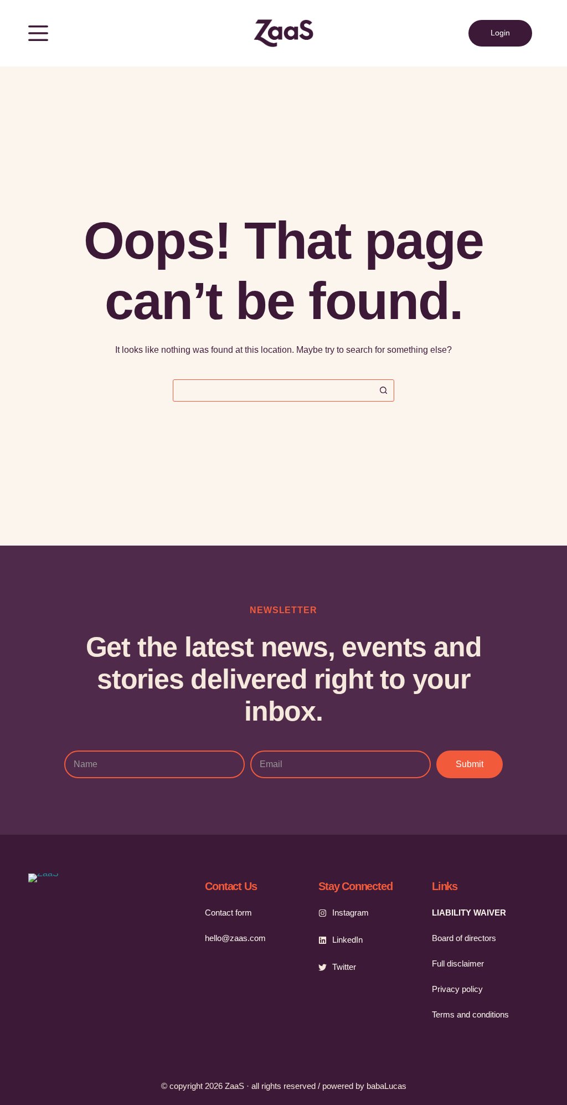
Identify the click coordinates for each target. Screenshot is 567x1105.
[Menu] (38, 33)
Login (500, 32)
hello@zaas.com (235, 938)
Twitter (344, 967)
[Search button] (383, 390)
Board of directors (464, 938)
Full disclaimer (458, 963)
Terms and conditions (470, 1014)
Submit (469, 764)
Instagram (350, 912)
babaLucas (386, 1086)
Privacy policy (457, 989)
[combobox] (273, 390)
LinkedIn (347, 939)
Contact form (228, 912)
